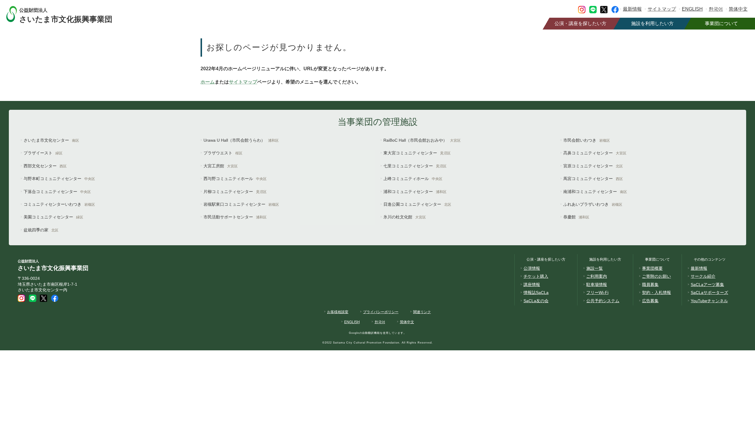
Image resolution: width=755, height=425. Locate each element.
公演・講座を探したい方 (580, 23)
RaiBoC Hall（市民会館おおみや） (422, 140)
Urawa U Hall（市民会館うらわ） (241, 140)
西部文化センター (45, 166)
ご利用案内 (596, 276)
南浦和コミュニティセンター (595, 191)
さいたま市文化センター (51, 140)
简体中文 (738, 9)
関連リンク (422, 312)
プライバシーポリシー (380, 312)
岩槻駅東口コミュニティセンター (241, 204)
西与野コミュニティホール (235, 178)
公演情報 (531, 268)
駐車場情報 (596, 284)
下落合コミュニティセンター (57, 191)
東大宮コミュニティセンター (417, 153)
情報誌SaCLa (536, 292)
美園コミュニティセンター (53, 217)
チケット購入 (535, 276)
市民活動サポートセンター (235, 217)
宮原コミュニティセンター (593, 166)
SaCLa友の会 (536, 300)
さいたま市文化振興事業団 (65, 15)
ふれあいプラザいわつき (592, 204)
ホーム (208, 81)
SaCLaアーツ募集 (707, 284)
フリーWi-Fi (597, 292)
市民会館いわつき (586, 140)
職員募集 (650, 284)
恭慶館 (576, 217)
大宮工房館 (220, 166)
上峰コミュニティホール (412, 178)
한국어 (716, 9)
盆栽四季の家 (41, 230)
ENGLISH (692, 9)
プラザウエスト (222, 153)
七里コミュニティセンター (415, 166)
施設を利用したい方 (652, 23)
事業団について (721, 23)
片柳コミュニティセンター (235, 191)
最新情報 (632, 9)
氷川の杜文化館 (404, 217)
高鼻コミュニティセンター (594, 153)
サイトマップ (662, 9)
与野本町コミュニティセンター (59, 178)
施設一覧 (594, 268)
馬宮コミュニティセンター (593, 178)
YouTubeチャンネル (709, 300)
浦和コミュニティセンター (415, 191)
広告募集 (650, 300)
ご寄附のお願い (656, 276)
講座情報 (531, 284)
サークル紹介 (703, 276)
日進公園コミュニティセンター (417, 204)
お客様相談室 (337, 312)
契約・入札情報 (656, 292)
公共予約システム (602, 300)
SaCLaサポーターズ (709, 292)
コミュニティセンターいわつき (59, 204)
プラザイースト (43, 153)
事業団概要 (652, 268)
